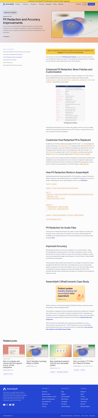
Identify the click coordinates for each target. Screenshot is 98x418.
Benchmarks (64, 399)
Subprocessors (77, 415)
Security (83, 404)
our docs (60, 52)
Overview (44, 392)
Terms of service (84, 415)
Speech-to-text (46, 394)
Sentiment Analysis (62, 372)
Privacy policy (92, 415)
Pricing (44, 406)
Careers (83, 396)
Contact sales (84, 399)
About (82, 394)
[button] (18, 4)
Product (53, 372)
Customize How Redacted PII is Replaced (13, 54)
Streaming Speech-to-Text (49, 396)
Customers (84, 401)
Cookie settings (65, 406)
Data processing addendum (66, 415)
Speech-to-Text (8, 374)
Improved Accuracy (7, 62)
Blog (62, 392)
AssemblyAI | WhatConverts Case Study (12, 65)
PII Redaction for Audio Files (9, 60)
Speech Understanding (48, 399)
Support (63, 394)
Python (83, 370)
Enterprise (45, 404)
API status (64, 404)
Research (83, 392)
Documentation (65, 396)
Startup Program (85, 406)
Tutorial (76, 370)
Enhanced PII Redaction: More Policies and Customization (16, 52)
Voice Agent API (46, 401)
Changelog (64, 401)
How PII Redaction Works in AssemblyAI (12, 57)
